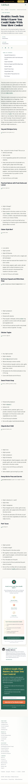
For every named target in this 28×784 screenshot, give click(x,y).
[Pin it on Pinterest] (5, 48)
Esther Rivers (5, 38)
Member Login (3, 766)
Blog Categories (4, 762)
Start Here (4, 720)
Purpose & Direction (5, 748)
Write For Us (3, 764)
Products (3, 731)
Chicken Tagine (8, 66)
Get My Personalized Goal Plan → (14, 638)
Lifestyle (6, 9)
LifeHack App (3, 733)
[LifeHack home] (5, 5)
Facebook (3, 771)
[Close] (26, 1)
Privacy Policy (11, 779)
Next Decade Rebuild (5, 751)
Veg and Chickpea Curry (9, 55)
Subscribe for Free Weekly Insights (14, 702)
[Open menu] (25, 5)
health (10, 114)
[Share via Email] (11, 48)
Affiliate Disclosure (18, 779)
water (8, 213)
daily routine (9, 93)
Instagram (8, 771)
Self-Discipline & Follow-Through (7, 746)
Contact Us (3, 759)
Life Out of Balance (4, 749)
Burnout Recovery (4, 744)
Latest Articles (4, 760)
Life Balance (3, 727)
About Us (3, 757)
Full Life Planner (4, 737)
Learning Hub (3, 738)
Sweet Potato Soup (9, 69)
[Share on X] (8, 48)
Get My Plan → (21, 1)
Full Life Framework (5, 726)
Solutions (3, 743)
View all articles (9, 659)
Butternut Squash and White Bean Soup (13, 64)
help (7, 359)
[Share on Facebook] (2, 48)
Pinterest (13, 771)
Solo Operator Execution (6, 753)
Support (2, 768)
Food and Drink (12, 9)
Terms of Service (4, 779)
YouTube (19, 771)
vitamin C (9, 404)
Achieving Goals (4, 729)
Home (2, 9)
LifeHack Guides (4, 722)
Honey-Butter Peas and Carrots (11, 73)
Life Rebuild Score (4, 724)
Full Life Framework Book (6, 735)
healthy (14, 569)
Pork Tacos (7, 76)
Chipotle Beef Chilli (8, 71)
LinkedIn (23, 771)
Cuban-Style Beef (8, 61)
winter (22, 318)
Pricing (2, 740)
